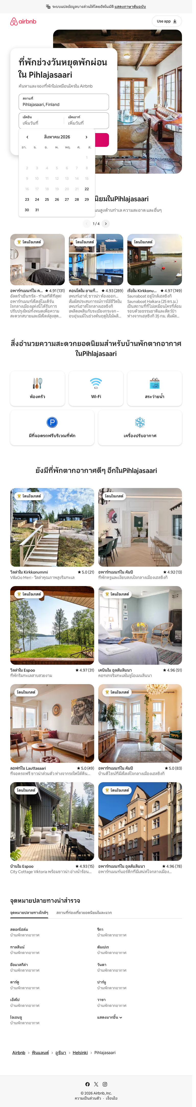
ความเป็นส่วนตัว (88, 1098)
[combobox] (64, 105)
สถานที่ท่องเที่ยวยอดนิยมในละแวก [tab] (84, 912)
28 (77, 199)
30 (27, 210)
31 (37, 210)
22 (87, 189)
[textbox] (41, 123)
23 (27, 199)
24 (37, 199)
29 (87, 199)
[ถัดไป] (106, 224)
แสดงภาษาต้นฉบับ (130, 6)
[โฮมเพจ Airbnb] (23, 21)
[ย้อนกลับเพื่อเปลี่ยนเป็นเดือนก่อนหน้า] (27, 137)
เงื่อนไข (111, 1098)
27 (67, 199)
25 (47, 199)
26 (57, 199)
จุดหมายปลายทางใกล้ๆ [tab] (29, 912)
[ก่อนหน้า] (87, 224)
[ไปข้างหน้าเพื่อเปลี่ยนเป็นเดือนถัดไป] (86, 137)
